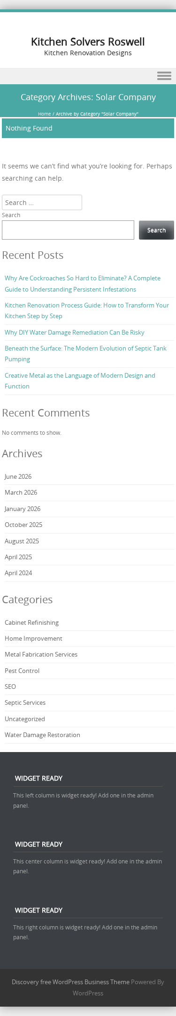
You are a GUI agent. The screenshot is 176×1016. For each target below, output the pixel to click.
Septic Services (25, 702)
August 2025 (22, 541)
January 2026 (22, 508)
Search (11, 215)
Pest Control (22, 670)
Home (44, 114)
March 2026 (21, 492)
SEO (10, 686)
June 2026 (18, 476)
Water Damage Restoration (42, 735)
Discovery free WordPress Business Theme (71, 982)
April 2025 (18, 557)
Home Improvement (33, 638)
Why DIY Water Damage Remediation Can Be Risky (75, 332)
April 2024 (18, 573)
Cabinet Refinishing (32, 622)
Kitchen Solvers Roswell (88, 41)
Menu (88, 76)
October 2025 (23, 524)
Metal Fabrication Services (41, 654)
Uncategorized (25, 719)
